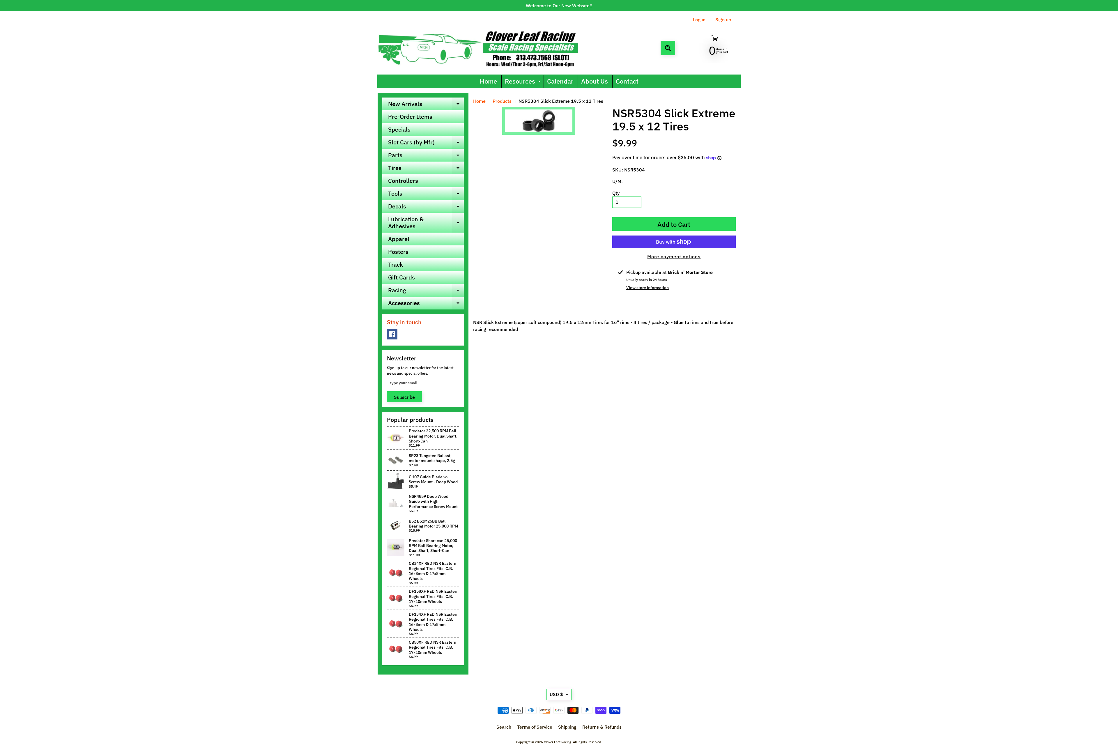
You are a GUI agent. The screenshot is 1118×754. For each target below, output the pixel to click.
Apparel (398, 239)
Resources (523, 82)
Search (503, 727)
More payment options (673, 256)
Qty (616, 193)
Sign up (723, 19)
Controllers (403, 181)
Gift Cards (401, 277)
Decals (426, 207)
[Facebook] (392, 334)
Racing (426, 291)
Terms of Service (534, 727)
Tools (426, 195)
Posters (398, 252)
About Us (594, 81)
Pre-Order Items (410, 117)
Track (395, 264)
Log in (699, 19)
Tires (426, 169)
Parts (426, 156)
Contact (627, 81)
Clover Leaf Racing (557, 742)
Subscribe (404, 397)
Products (502, 101)
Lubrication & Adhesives (426, 223)
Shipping (567, 727)
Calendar (560, 81)
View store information (647, 287)
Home (488, 81)
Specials (399, 129)
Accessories (426, 304)
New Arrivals (426, 105)
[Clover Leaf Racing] (484, 48)
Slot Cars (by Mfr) (426, 143)
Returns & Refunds (602, 727)
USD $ (556, 694)
